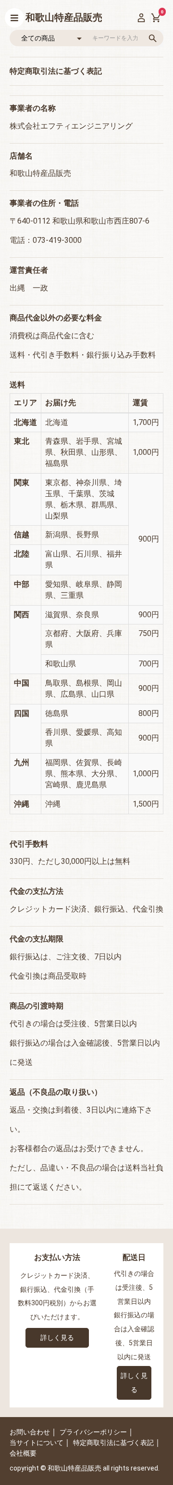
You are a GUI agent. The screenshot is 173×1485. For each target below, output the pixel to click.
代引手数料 (29, 844)
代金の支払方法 (36, 891)
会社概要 (23, 1453)
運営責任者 (29, 270)
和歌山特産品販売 (63, 17)
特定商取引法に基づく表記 (113, 1442)
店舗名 (21, 155)
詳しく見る (57, 1337)
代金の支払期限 (36, 938)
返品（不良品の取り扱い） (56, 1092)
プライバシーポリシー (93, 1432)
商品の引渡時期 (36, 1005)
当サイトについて (36, 1442)
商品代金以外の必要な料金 (56, 317)
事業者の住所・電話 (44, 203)
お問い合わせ (30, 1432)
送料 (17, 384)
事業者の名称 (33, 108)
